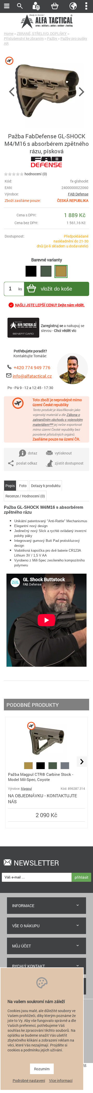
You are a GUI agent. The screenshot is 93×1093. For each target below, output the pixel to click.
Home (8, 33)
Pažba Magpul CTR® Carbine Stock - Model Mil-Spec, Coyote (40, 777)
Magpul (26, 789)
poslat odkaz (26, 463)
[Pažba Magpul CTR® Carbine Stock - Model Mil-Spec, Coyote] (46, 759)
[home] (46, 27)
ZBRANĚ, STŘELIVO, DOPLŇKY (42, 33)
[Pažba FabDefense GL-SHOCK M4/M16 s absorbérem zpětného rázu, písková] (61, 271)
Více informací (61, 1080)
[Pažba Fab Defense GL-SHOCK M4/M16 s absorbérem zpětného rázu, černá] (31, 271)
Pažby (52, 38)
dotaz (32, 453)
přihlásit (81, 877)
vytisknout (63, 453)
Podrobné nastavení (29, 1080)
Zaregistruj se (52, 325)
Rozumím (42, 1068)
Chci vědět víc (65, 330)
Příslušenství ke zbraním (24, 38)
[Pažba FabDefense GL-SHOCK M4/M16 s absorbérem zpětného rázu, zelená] (46, 271)
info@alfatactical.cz (32, 376)
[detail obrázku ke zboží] (46, 91)
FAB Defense (78, 194)
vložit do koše (56, 289)
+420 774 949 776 (32, 367)
